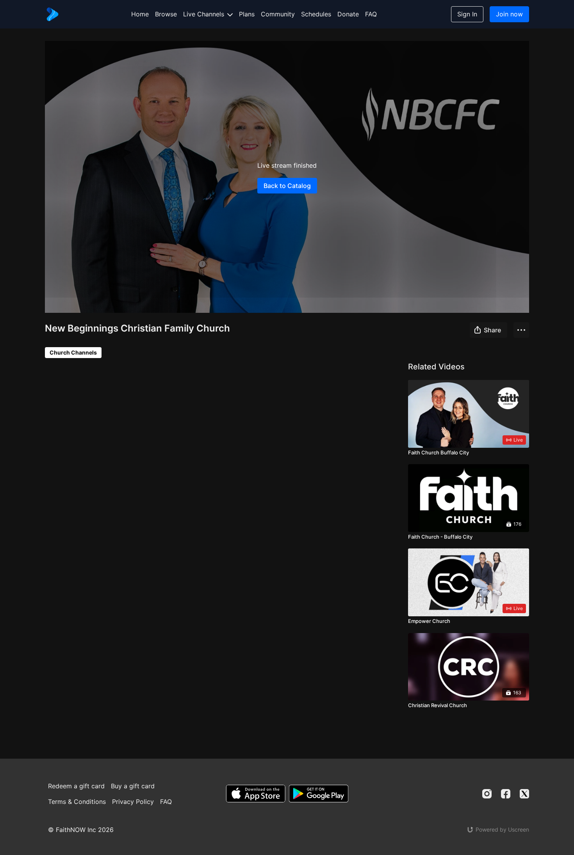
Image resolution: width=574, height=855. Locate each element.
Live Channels (204, 14)
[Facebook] (505, 793)
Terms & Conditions (77, 801)
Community (278, 14)
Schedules (316, 14)
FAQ (371, 14)
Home (140, 14)
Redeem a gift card (76, 786)
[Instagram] (487, 793)
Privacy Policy (133, 801)
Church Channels (73, 352)
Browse (166, 14)
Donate (348, 14)
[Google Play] (319, 793)
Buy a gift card (133, 786)
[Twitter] (524, 793)
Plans (247, 14)
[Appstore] (255, 793)
